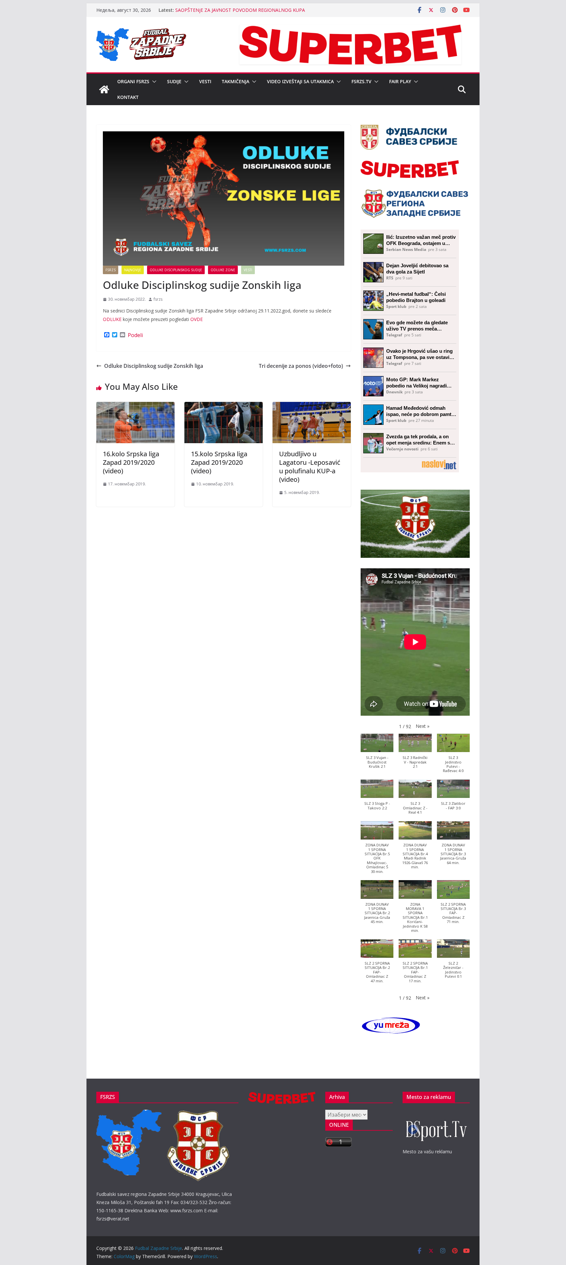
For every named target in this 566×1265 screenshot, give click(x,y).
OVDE (196, 319)
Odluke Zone (223, 270)
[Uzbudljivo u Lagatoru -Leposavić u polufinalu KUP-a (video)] (312, 406)
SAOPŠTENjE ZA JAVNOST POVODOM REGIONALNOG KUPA (240, 10)
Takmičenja (235, 81)
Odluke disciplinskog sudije (176, 270)
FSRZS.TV (361, 81)
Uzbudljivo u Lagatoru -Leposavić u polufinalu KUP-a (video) (309, 466)
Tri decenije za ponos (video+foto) (301, 365)
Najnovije (132, 270)
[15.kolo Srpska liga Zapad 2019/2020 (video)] (223, 406)
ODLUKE (112, 319)
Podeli (135, 335)
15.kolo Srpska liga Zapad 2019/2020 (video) (219, 462)
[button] (153, 81)
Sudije (174, 81)
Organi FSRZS (133, 81)
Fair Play (400, 81)
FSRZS (110, 270)
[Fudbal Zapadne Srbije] (104, 89)
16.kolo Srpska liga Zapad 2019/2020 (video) (131, 462)
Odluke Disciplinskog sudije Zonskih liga (153, 365)
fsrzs (158, 299)
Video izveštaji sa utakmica (300, 81)
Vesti (205, 81)
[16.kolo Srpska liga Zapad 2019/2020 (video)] (135, 406)
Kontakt (128, 97)
